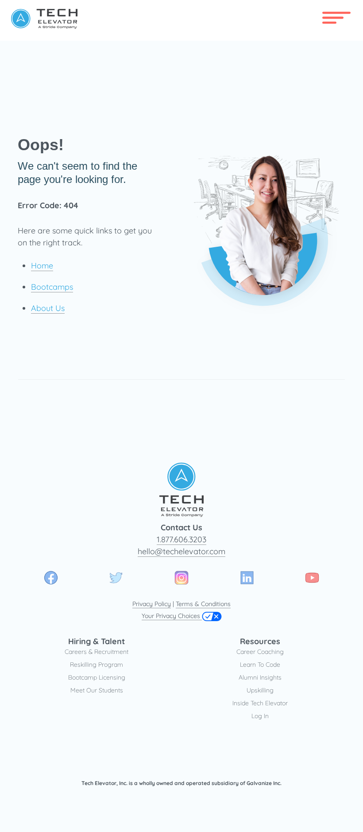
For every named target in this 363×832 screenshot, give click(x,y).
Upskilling (260, 690)
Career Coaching (260, 652)
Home (42, 265)
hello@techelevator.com (181, 551)
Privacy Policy (151, 604)
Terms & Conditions (203, 604)
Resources (260, 641)
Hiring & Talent (96, 641)
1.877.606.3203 (181, 539)
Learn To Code (260, 665)
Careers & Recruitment (96, 652)
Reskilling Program (96, 665)
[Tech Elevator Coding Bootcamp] (44, 26)
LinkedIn (247, 578)
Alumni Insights (260, 677)
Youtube (312, 578)
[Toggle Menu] (329, 15)
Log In (260, 716)
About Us (48, 308)
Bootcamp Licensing (96, 677)
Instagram (181, 578)
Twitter (116, 578)
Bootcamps (52, 287)
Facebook (51, 578)
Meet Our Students (96, 690)
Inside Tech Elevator (260, 703)
